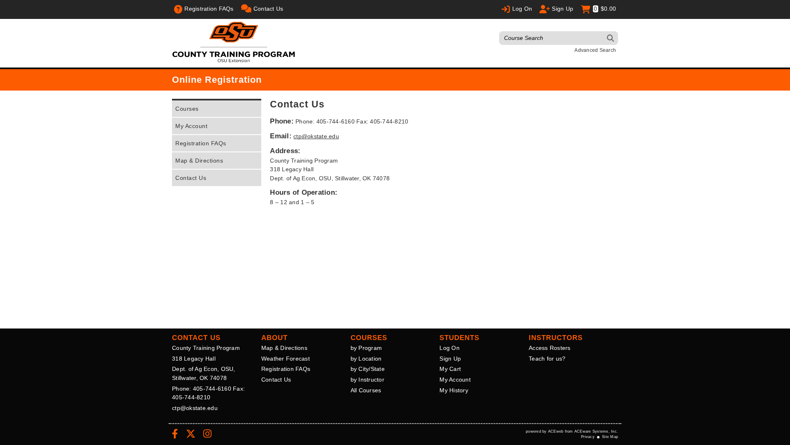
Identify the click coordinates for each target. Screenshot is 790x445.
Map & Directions (199, 160)
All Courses (366, 390)
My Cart (450, 369)
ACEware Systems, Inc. (596, 431)
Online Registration (217, 80)
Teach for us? (547, 358)
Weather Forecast (285, 358)
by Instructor (367, 379)
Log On (449, 348)
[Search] (611, 38)
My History (453, 390)
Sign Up (450, 358)
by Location (366, 358)
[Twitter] (190, 435)
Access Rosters (550, 348)
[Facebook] (175, 435)
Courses (187, 108)
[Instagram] (207, 435)
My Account (191, 126)
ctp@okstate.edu (316, 136)
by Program (366, 348)
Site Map (610, 437)
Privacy (588, 437)
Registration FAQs (200, 143)
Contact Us (190, 178)
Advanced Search (595, 50)
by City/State (368, 369)
